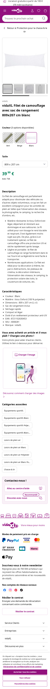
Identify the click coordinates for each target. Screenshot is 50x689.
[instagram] (10, 590)
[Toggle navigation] (5, 10)
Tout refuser (24, 678)
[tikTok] (21, 590)
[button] (8, 141)
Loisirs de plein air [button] (12, 440)
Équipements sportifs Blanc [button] (16, 418)
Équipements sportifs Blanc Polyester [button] (18, 432)
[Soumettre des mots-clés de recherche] (44, 18)
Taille (5, 156)
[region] (25, 669)
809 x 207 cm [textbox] (12, 164)
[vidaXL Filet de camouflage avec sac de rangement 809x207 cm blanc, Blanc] (24, 60)
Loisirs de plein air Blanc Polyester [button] (18, 462)
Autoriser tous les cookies (25, 672)
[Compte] (32, 11)
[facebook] (4, 590)
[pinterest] (15, 590)
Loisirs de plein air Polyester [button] (16, 454)
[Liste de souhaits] (39, 11)
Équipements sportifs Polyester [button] (18, 425)
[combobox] (25, 18)
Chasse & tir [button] (9, 469)
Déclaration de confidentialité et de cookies (22, 666)
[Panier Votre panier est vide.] (45, 11)
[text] (8, 174)
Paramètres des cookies (24, 684)
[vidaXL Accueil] (17, 11)
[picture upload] (25, 373)
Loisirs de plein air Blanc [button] (15, 447)
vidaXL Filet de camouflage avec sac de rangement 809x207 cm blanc (23, 110)
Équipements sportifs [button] (13, 410)
